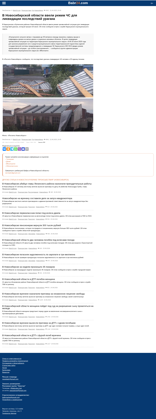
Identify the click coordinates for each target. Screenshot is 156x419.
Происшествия (26, 10)
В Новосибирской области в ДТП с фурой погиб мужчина (31, 335)
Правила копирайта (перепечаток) (15, 361)
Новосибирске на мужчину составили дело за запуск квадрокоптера (37, 198)
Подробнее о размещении (12, 400)
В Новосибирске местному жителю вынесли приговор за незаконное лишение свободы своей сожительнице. (43, 297)
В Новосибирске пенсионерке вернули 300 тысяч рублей (31, 225)
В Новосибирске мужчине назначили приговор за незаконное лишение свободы (43, 294)
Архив (4, 368)
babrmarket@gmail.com (11, 397)
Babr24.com (17, 10)
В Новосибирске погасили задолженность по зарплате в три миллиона (38, 254)
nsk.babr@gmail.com (12, 173)
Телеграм (10, 159)
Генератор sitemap (9, 413)
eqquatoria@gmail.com (18, 390)
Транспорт (31, 207)
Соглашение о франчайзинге (13, 363)
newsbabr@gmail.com (10, 379)
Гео (33, 10)
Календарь (6, 370)
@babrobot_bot (16, 388)
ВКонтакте (10, 164)
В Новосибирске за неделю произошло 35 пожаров (28, 267)
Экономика (31, 234)
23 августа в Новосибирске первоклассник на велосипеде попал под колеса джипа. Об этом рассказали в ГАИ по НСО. (47, 216)
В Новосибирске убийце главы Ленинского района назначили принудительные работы (47, 184)
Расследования (33, 192)
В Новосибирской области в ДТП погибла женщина (28, 279)
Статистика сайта (8, 365)
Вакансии (5, 372)
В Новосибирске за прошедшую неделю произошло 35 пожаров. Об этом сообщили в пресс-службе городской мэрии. (46, 270)
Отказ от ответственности (11, 358)
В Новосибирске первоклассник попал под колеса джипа (31, 213)
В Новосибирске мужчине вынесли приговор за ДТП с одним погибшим (38, 323)
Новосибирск (38, 10)
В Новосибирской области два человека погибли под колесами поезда (38, 240)
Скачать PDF (41, 142)
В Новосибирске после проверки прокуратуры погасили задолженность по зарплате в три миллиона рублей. (43, 257)
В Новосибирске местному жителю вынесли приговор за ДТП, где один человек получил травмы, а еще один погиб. (45, 326)
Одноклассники (12, 166)
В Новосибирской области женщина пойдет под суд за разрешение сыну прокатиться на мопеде (47, 307)
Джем (8, 161)
